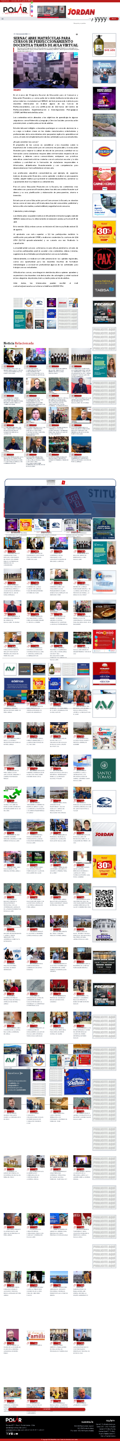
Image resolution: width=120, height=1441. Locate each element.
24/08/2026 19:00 (82, 833)
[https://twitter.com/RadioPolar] (32, 9)
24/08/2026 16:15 (35, 897)
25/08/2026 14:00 (57, 454)
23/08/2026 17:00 (35, 1111)
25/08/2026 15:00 (34, 454)
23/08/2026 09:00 (82, 1227)
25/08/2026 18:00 (12, 396)
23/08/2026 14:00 (35, 1169)
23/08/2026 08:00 (12, 1285)
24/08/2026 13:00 (82, 929)
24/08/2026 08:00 (12, 994)
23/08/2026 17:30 (12, 1111)
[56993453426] (32, 4)
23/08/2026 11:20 (12, 1227)
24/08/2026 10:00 (58, 961)
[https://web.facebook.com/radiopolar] (32, 6)
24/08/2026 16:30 (12, 897)
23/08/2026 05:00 (82, 1285)
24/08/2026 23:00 (82, 800)
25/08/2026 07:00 (82, 736)
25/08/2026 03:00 (82, 768)
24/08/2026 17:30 (35, 865)
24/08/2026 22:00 (12, 833)
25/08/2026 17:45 (34, 396)
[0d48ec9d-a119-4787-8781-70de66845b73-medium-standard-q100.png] (15, 14)
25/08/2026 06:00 (12, 768)
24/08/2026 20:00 (58, 833)
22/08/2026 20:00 (58, 1401)
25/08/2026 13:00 (79, 454)
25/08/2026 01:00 (35, 800)
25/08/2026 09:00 (35, 736)
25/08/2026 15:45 (79, 425)
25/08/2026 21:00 (34, 366)
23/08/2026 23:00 (82, 994)
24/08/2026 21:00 (35, 833)
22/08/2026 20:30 (35, 1401)
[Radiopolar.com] (2, 18)
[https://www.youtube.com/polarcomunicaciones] (32, 15)
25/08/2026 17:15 (57, 396)
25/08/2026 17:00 (79, 396)
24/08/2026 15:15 (12, 929)
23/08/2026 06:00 (58, 1285)
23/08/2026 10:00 (58, 1227)
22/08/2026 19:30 (82, 1401)
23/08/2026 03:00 (35, 1343)
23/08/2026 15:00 (82, 1111)
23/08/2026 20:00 (82, 1026)
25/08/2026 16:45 (12, 425)
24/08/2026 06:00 (58, 994)
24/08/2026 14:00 (58, 929)
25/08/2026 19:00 (79, 366)
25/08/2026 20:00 (57, 366)
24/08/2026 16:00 (58, 897)
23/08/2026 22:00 (12, 1026)
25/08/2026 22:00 (12, 366)
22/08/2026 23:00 (58, 1343)
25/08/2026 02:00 (12, 800)
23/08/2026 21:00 (35, 1026)
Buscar (114, 18)
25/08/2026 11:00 (58, 704)
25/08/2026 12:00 (35, 704)
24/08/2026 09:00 (82, 961)
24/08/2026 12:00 (12, 961)
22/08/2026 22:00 (82, 1343)
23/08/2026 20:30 (58, 1026)
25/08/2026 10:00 (82, 704)
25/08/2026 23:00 (13, 551)
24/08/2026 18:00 (12, 865)
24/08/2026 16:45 (82, 865)
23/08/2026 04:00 (12, 1343)
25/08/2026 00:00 (58, 800)
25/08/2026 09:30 (12, 736)
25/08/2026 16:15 (34, 425)
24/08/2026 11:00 (35, 961)
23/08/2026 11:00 (35, 1227)
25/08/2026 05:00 (35, 768)
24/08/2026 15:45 (82, 897)
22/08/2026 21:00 (12, 1401)
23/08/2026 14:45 (12, 1169)
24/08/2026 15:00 (35, 929)
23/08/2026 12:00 (82, 1169)
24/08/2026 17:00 (58, 865)
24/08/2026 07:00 (35, 994)
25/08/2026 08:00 (58, 736)
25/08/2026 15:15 (12, 454)
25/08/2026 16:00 (57, 425)
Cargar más (46, 1409)
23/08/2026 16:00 (58, 1111)
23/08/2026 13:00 (58, 1169)
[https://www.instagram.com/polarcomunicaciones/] (32, 12)
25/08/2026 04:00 (58, 768)
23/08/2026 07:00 (35, 1285)
